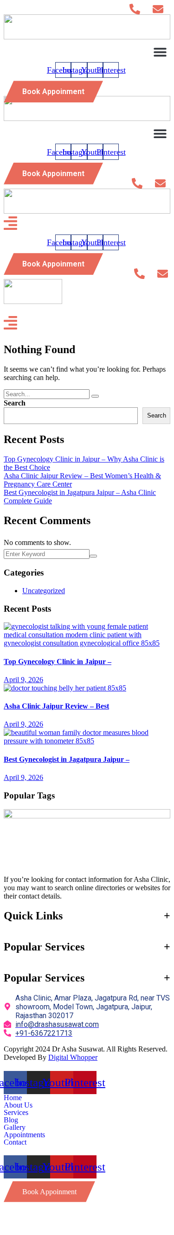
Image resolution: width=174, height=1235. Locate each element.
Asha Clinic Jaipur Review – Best (56, 706)
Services (16, 1112)
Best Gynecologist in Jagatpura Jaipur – (66, 759)
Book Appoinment (53, 91)
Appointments (24, 1135)
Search (15, 403)
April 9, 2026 (23, 680)
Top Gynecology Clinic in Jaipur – (57, 661)
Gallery (15, 1127)
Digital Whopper (72, 1057)
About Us (18, 1105)
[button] (159, 51)
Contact (15, 1142)
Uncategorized (43, 591)
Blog (11, 1120)
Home (13, 1098)
